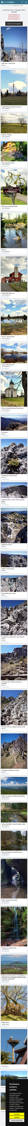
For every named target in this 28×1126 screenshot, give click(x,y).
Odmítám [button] (16, 1117)
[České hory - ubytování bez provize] (8, 2)
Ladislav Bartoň (5, 797)
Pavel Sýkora (5, 1066)
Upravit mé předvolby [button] (17, 1120)
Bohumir (4, 65)
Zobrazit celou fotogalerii (14, 23)
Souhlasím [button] (17, 1114)
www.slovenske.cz (14, 17)
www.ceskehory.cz (14, 15)
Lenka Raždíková (6, 108)
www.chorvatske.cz (14, 19)
